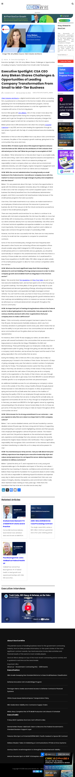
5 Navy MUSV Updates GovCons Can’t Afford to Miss (26, 720)
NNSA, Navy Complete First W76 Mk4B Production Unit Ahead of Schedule (33, 712)
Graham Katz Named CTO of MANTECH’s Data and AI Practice (14, 524)
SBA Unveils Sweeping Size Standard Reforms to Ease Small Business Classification (37, 675)
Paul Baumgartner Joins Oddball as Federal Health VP (14, 560)
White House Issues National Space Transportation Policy (28, 698)
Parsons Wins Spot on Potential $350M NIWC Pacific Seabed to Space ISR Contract (37, 736)
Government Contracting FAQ (27, 667)
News (51, 93)
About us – (11, 667)
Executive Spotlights (18, 60)
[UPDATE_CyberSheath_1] (66, 134)
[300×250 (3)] (66, 107)
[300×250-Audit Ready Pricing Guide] (66, 79)
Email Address (63, 55)
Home (5, 60)
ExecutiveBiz (12, 715)
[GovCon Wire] (37, 7)
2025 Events (43, 667)
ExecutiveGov (13, 670)
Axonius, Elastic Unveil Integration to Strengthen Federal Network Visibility (33, 750)
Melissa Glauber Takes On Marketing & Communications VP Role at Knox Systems (36, 743)
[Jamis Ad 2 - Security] (66, 162)
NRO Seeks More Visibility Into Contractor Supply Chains (27, 705)
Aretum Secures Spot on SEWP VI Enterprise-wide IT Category (29, 756)
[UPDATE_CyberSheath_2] (58, 765)
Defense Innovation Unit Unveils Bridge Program (24, 682)
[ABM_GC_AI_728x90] (37, 18)
